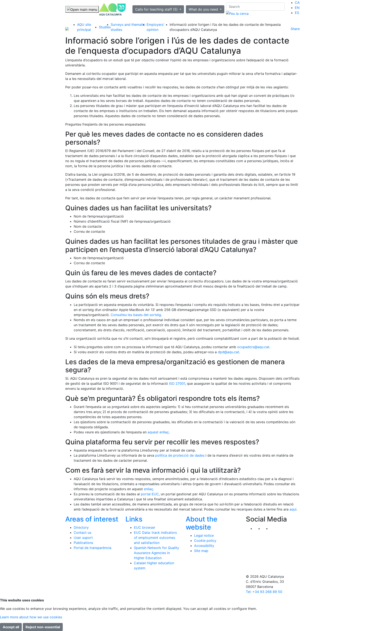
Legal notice (204, 535)
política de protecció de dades (179, 455)
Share (295, 29)
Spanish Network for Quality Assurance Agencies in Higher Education (156, 553)
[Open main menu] (82, 9)
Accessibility (204, 545)
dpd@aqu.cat (228, 352)
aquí (293, 509)
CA (297, 2)
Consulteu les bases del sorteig (136, 315)
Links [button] (133, 519)
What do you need (204, 9)
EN (297, 7)
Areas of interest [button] (91, 519)
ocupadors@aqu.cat (253, 347)
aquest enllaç (158, 432)
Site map (201, 551)
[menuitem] (297, 2)
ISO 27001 (177, 383)
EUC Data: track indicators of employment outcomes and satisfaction (155, 537)
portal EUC (150, 494)
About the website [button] (201, 523)
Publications (83, 543)
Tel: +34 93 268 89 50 (264, 592)
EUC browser (144, 527)
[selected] (112, 9)
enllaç (148, 489)
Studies (105, 27)
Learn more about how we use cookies (31, 617)
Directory (81, 527)
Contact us (82, 532)
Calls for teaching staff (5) (157, 9)
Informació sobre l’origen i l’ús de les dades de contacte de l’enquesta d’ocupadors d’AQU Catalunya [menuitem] (225, 27)
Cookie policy (205, 540)
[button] (274, 528)
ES (297, 13)
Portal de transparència (92, 548)
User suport (83, 537)
